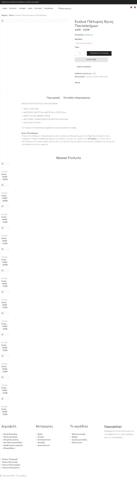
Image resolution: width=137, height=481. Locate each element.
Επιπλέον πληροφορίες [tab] (77, 98)
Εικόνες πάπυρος (100, 77)
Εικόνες (89, 77)
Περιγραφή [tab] (53, 98)
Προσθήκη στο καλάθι (99, 53)
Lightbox (63, 23)
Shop (11, 15)
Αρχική (4, 15)
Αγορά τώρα (91, 59)
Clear (77, 47)
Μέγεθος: (79, 39)
